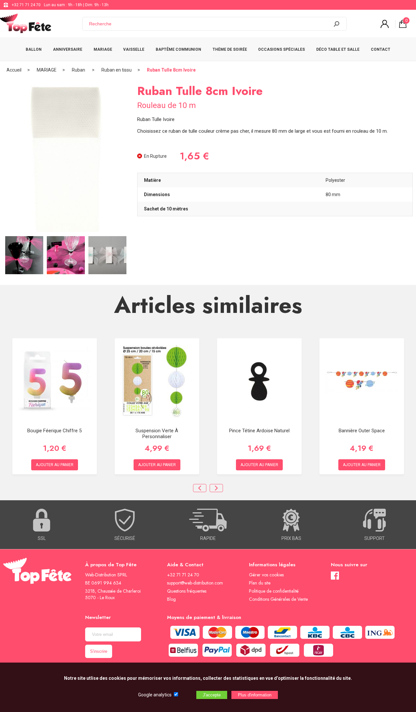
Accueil (13, 70)
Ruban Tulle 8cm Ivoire (171, 70)
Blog (171, 599)
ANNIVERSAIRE (67, 49)
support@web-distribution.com (195, 583)
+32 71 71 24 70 (26, 5)
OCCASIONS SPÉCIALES (281, 49)
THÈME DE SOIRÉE (230, 49)
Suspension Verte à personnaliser (157, 433)
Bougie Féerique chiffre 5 (54, 431)
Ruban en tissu (116, 70)
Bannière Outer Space (362, 431)
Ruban (79, 70)
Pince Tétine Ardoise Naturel (259, 431)
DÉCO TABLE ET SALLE (337, 49)
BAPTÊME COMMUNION (178, 49)
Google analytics (155, 694)
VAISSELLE (133, 49)
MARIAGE (103, 49)
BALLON (34, 49)
